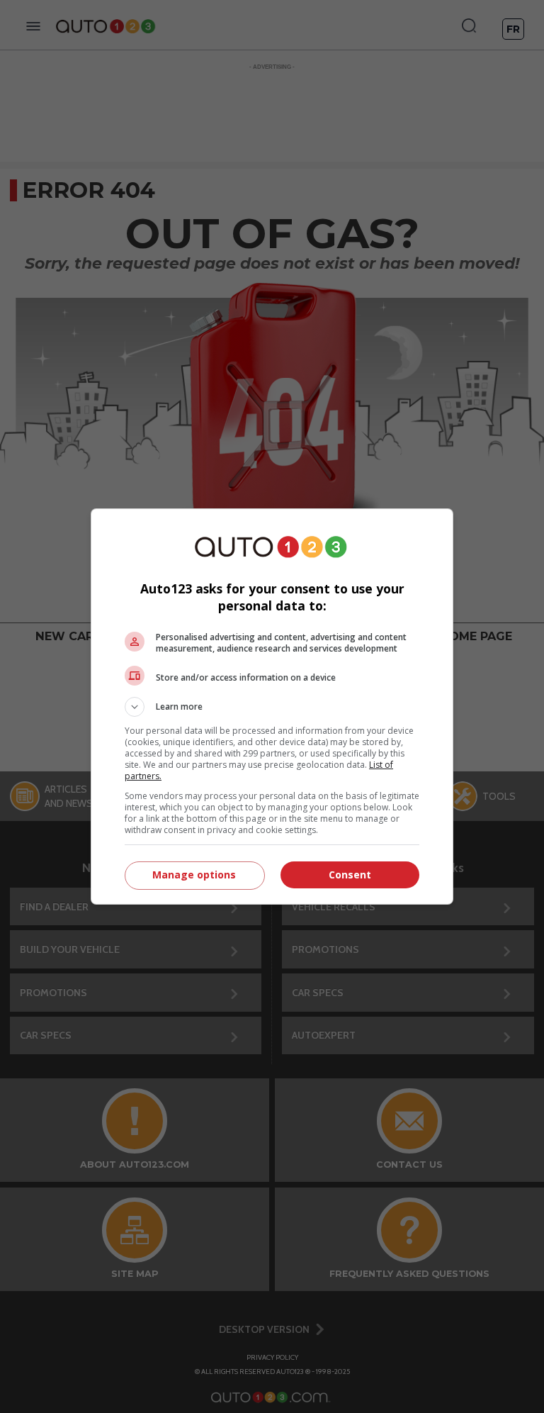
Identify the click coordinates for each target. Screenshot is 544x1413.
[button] (272, 707)
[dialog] (272, 706)
